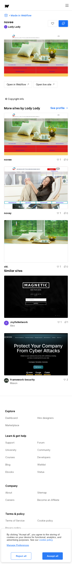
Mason (13, 383)
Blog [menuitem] (7, 464)
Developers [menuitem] (43, 457)
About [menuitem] (8, 492)
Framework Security (22, 379)
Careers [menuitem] (9, 500)
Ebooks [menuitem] (9, 472)
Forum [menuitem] (41, 442)
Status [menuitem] (40, 472)
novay (7, 213)
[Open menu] (67, 5)
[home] (6, 6)
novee (8, 159)
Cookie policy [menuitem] (45, 520)
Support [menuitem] (9, 442)
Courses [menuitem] (10, 457)
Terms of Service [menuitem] (15, 520)
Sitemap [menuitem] (42, 492)
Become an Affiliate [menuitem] (48, 500)
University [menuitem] (10, 450)
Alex (12, 325)
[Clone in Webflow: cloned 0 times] (63, 23)
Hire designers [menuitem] (45, 418)
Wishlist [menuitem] (41, 464)
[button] (52, 23)
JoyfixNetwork (19, 322)
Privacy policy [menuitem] (13, 528)
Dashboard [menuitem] (11, 418)
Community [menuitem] (43, 450)
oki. (6, 266)
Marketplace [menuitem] (12, 425)
